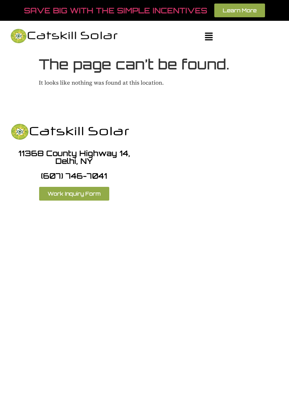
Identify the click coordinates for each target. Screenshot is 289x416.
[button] (209, 36)
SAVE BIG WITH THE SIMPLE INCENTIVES (115, 10)
